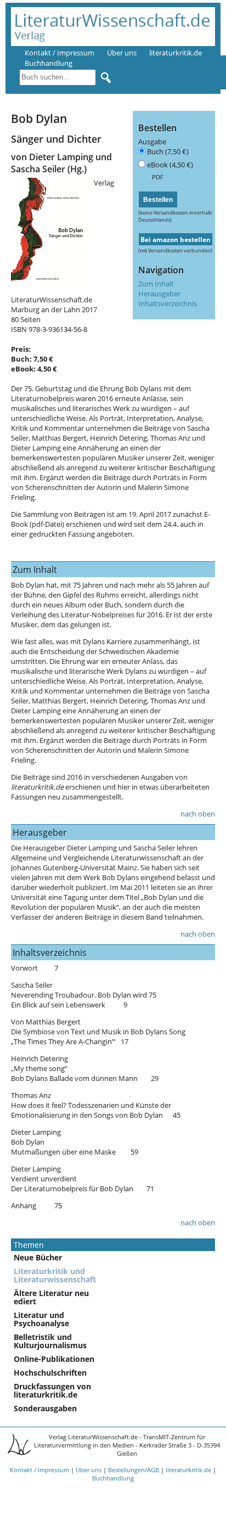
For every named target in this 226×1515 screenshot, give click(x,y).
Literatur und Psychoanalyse (41, 1319)
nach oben (197, 814)
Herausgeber (159, 294)
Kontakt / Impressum (59, 53)
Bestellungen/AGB (133, 1470)
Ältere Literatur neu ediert (51, 1297)
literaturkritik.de (175, 53)
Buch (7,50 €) (168, 151)
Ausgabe (152, 142)
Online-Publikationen (54, 1359)
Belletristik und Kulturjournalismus (50, 1341)
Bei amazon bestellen (175, 239)
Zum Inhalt (156, 284)
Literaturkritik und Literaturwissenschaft (55, 1275)
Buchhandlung (113, 1478)
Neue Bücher (38, 1257)
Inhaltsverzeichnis (167, 303)
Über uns (122, 53)
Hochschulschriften (50, 1372)
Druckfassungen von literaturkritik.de (52, 1390)
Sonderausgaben (45, 1408)
